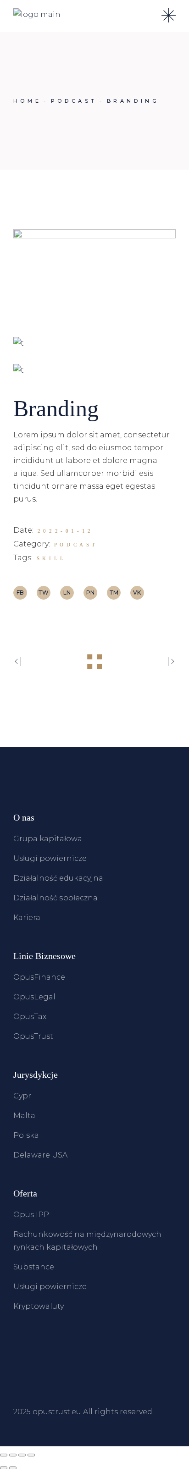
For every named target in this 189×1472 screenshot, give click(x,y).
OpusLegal (34, 996)
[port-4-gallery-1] (94, 276)
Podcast (76, 544)
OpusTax (29, 1016)
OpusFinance (39, 977)
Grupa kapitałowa (47, 838)
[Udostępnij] (22, 1455)
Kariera (26, 917)
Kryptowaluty (38, 1306)
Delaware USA (40, 1155)
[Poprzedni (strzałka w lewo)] (3, 1467)
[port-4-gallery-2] (94, 343)
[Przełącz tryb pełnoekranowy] (13, 1455)
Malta (24, 1115)
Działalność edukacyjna (58, 878)
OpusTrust (33, 1036)
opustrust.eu (57, 1411)
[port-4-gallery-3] (94, 370)
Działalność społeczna (55, 897)
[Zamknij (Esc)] (31, 1455)
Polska (26, 1135)
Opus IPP (31, 1214)
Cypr (22, 1096)
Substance (33, 1267)
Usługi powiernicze (50, 858)
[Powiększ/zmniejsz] (3, 1455)
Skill (52, 558)
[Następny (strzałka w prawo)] (13, 1467)
